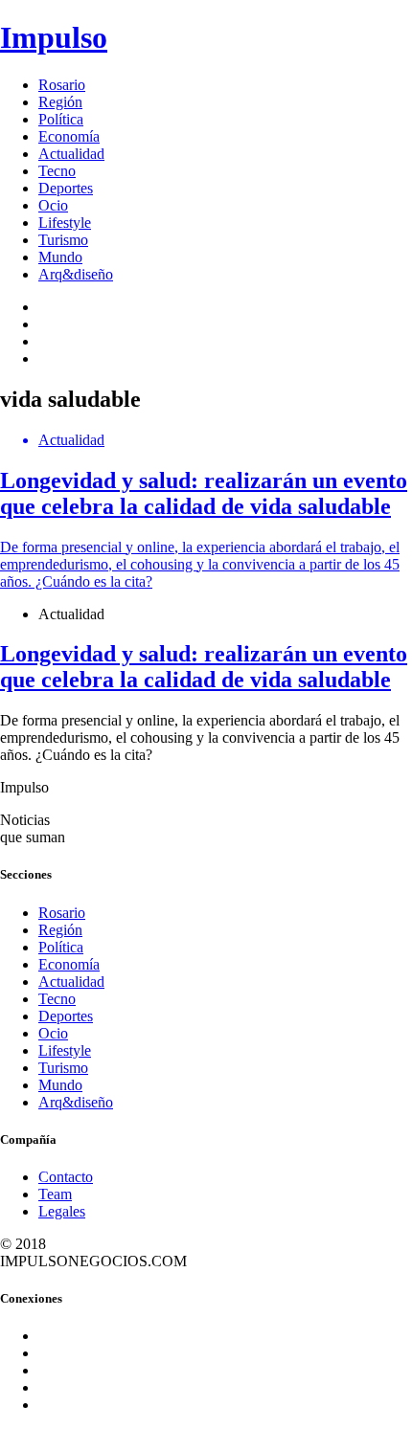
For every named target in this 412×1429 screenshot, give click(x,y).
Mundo (60, 257)
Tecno (57, 171)
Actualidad (71, 153)
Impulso (53, 37)
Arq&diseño (75, 274)
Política (60, 119)
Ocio (53, 205)
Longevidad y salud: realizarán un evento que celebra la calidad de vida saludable (203, 666)
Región (60, 102)
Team (55, 1194)
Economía (69, 136)
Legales (61, 1211)
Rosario (61, 85)
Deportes (65, 188)
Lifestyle (64, 222)
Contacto (65, 1177)
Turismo (63, 240)
